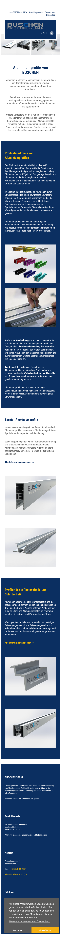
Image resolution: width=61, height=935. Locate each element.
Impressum (38, 12)
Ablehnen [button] (18, 930)
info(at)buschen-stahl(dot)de (16, 874)
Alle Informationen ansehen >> (19, 462)
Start (31, 12)
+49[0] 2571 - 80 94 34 (18, 12)
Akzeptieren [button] (45, 930)
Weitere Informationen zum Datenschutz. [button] (29, 921)
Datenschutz (50, 12)
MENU (46, 33)
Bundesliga (50, 15)
